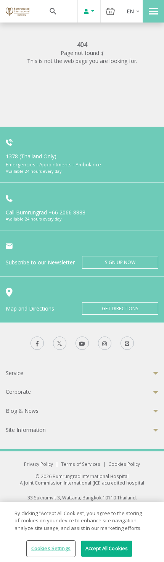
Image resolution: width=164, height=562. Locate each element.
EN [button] (130, 11)
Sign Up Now (120, 262)
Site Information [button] (26, 429)
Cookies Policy (124, 464)
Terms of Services (80, 464)
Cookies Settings (51, 548)
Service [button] (14, 373)
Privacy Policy (38, 464)
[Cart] (110, 11)
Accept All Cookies (106, 548)
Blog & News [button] (22, 410)
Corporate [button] (18, 391)
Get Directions (120, 308)
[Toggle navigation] (153, 11)
